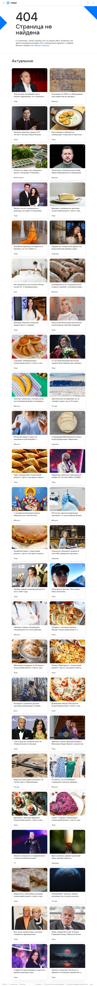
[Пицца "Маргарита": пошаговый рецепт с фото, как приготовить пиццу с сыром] (67, 657)
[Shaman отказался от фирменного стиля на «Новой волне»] (29, 848)
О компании (13, 984)
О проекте (38, 984)
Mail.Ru (4, 984)
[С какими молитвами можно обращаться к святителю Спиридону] (29, 505)
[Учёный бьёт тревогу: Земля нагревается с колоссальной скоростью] (67, 886)
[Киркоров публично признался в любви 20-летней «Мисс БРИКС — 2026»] (67, 467)
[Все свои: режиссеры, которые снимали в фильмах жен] (29, 924)
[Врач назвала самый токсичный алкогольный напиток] (67, 848)
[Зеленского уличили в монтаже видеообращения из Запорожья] (67, 162)
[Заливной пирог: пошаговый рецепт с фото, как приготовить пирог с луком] (29, 543)
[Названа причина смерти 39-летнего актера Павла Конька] (29, 124)
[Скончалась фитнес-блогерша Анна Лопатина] (67, 581)
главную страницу (41, 45)
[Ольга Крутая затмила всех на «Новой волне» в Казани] (29, 733)
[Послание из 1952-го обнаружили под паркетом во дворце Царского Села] (67, 86)
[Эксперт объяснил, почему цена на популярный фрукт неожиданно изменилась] (29, 391)
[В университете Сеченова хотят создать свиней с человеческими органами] (67, 276)
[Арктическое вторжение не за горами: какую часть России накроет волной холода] (67, 391)
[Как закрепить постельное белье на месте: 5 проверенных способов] (29, 276)
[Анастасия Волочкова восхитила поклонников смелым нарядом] (67, 314)
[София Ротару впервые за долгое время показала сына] (29, 962)
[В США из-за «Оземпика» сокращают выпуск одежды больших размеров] (67, 771)
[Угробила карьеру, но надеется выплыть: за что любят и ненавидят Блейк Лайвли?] (29, 238)
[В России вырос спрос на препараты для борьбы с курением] (29, 429)
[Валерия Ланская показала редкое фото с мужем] (29, 314)
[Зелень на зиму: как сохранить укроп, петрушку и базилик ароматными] (29, 162)
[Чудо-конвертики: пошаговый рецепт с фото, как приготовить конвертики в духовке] (29, 467)
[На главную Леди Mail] (13, 3)
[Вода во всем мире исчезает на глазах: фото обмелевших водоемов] (29, 771)
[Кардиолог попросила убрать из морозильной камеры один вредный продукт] (67, 238)
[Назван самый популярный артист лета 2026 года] (29, 581)
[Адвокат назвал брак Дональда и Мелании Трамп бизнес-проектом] (67, 733)
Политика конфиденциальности (77, 984)
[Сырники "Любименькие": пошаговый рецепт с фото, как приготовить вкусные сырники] (29, 352)
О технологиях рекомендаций (54, 984)
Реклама (22, 984)
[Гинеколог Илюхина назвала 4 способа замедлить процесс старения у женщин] (67, 543)
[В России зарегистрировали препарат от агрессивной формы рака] (67, 505)
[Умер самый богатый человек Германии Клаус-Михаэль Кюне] (67, 924)
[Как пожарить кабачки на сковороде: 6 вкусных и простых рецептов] (67, 124)
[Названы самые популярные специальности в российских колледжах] (29, 619)
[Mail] (8, 3)
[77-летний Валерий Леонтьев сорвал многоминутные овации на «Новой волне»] (67, 352)
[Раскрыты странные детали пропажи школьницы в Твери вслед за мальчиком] (29, 695)
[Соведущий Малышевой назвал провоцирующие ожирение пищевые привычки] (67, 429)
